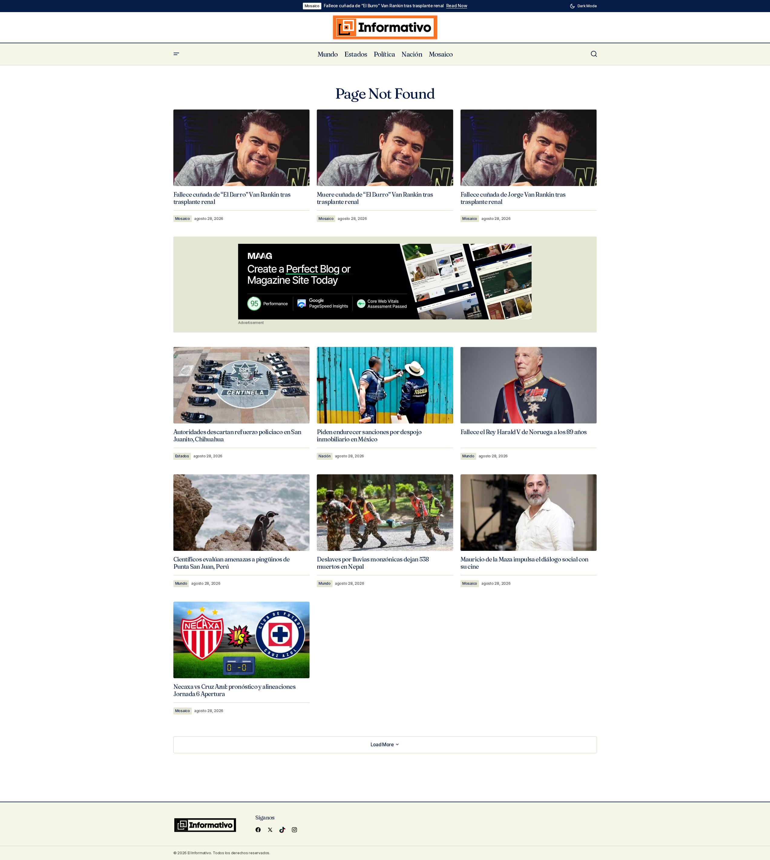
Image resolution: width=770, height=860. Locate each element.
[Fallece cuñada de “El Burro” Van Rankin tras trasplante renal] (241, 148)
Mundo (468, 456)
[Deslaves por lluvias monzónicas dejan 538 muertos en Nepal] (385, 512)
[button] (583, 6)
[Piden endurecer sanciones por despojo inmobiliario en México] (385, 385)
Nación (325, 456)
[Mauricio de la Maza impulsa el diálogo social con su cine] (528, 512)
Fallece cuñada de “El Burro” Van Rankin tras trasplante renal (384, 5)
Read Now (456, 5)
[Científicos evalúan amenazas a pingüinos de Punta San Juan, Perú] (241, 512)
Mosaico (312, 6)
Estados (182, 456)
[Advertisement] (385, 281)
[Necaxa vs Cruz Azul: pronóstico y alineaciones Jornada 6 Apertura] (241, 640)
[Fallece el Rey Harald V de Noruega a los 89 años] (528, 385)
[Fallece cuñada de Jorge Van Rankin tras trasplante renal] (528, 148)
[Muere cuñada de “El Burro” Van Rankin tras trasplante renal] (385, 148)
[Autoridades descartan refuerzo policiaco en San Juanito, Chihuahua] (241, 385)
